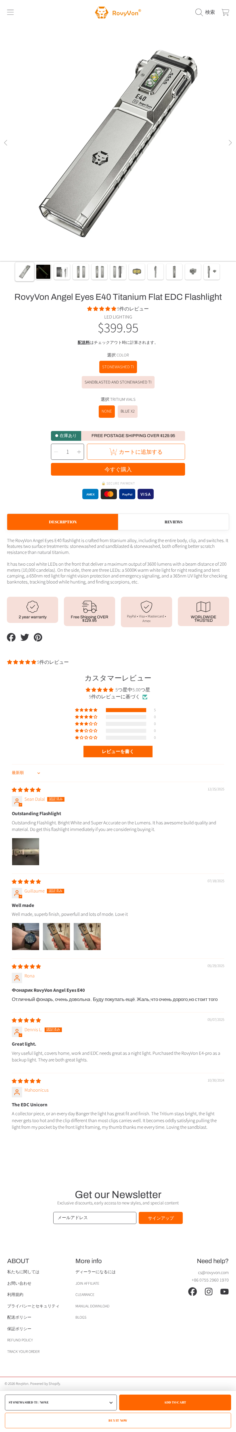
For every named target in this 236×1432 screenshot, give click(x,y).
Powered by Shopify (45, 1383)
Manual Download (92, 1306)
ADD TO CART (175, 1402)
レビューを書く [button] (118, 751)
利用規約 (15, 1294)
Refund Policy (20, 1340)
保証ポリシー (19, 1329)
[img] (26, 790)
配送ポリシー (19, 1317)
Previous (6, 143)
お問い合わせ (19, 1283)
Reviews (173, 522)
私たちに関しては (23, 1272)
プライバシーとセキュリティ (33, 1306)
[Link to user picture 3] (87, 936)
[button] (10, 12)
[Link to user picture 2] (56, 936)
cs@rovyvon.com (213, 1272)
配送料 (84, 342)
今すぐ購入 (118, 469)
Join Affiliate (87, 1283)
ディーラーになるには (95, 1272)
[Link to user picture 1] (25, 851)
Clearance (84, 1294)
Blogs (80, 1317)
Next (230, 143)
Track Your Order (23, 1351)
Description (63, 522)
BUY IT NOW (118, 1420)
